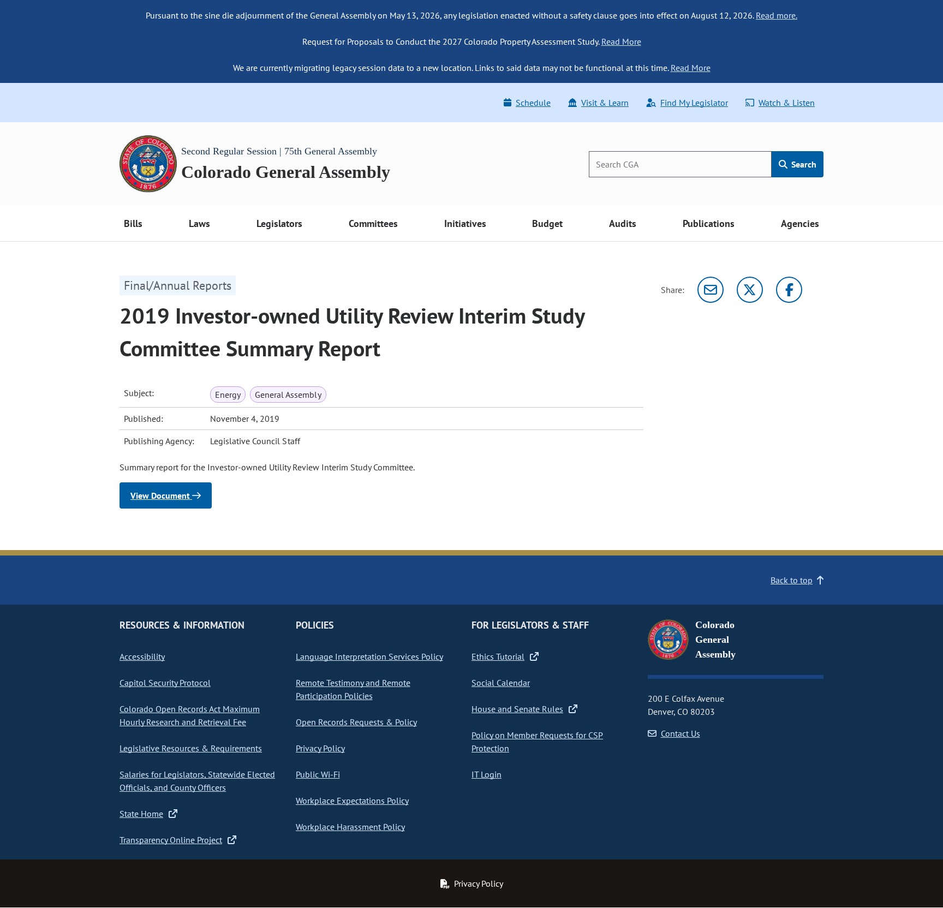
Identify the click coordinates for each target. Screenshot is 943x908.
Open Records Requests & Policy (356, 721)
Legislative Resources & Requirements (191, 748)
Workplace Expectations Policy (352, 800)
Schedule (533, 102)
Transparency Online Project (171, 839)
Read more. (776, 15)
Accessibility (142, 656)
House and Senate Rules (517, 708)
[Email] (710, 290)
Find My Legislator (694, 102)
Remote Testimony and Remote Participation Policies (353, 689)
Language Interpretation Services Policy (369, 656)
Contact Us (680, 733)
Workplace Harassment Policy (350, 826)
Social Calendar (501, 682)
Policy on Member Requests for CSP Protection (537, 742)
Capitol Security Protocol (165, 682)
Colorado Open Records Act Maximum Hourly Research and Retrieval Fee (190, 715)
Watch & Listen (787, 102)
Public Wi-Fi (318, 774)
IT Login (487, 774)
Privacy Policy (320, 748)
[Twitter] (750, 290)
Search (802, 164)
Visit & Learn (605, 102)
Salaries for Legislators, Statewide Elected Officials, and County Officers (197, 781)
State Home (141, 813)
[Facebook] (789, 290)
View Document (161, 495)
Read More (621, 41)
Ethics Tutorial (498, 656)
